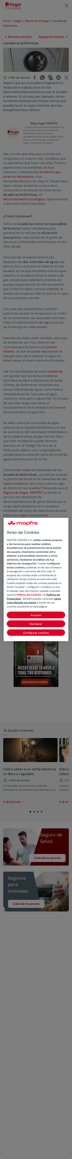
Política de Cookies (28, 594)
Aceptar (36, 615)
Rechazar (36, 624)
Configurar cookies (36, 632)
